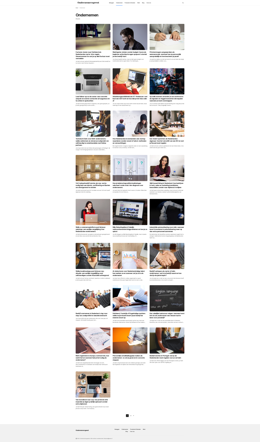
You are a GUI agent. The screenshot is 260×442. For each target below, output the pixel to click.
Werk (144, 429)
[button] (183, 2)
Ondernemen (125, 429)
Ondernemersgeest (82, 430)
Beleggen (117, 429)
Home (77, 7)
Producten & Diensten (135, 429)
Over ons (132, 431)
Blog (127, 431)
